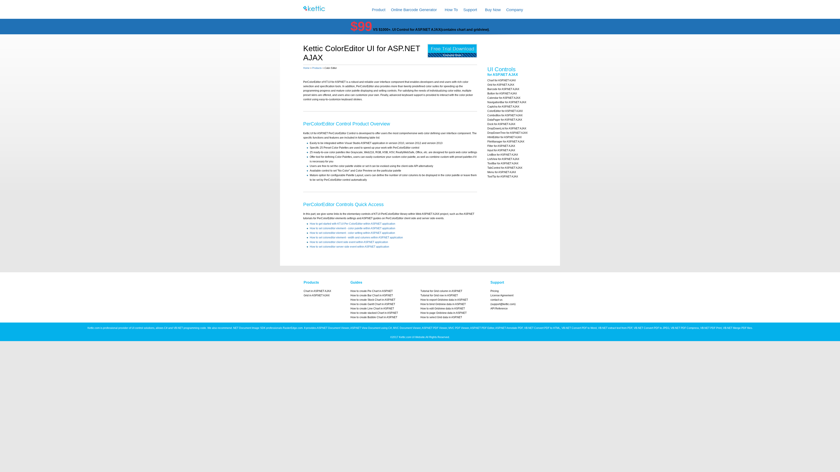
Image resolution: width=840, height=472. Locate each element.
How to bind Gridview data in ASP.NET (443, 304)
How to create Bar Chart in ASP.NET (371, 295)
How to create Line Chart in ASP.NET (372, 308)
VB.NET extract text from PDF (615, 328)
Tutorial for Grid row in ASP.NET (439, 295)
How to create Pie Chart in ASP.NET (371, 291)
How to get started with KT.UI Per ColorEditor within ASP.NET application (352, 223)
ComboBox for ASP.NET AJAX (505, 115)
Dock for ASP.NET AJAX (501, 124)
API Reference (499, 308)
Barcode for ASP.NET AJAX (503, 89)
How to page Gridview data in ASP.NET (443, 312)
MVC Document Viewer (407, 328)
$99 (361, 26)
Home (306, 68)
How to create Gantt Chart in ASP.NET (372, 304)
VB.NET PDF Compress (685, 328)
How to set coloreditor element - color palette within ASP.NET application (352, 228)
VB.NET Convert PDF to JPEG (651, 328)
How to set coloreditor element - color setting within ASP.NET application (352, 232)
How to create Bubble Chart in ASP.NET (373, 317)
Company (514, 10)
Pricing (494, 291)
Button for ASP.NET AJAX (502, 93)
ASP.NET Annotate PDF (509, 328)
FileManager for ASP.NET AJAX (505, 141)
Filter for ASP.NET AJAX (501, 146)
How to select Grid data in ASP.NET (441, 317)
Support (470, 10)
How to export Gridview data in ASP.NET (444, 299)
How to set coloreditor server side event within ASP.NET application (349, 246)
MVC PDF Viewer (458, 328)
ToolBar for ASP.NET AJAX (502, 163)
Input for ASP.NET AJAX (501, 150)
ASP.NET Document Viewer (333, 328)
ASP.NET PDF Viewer (434, 328)
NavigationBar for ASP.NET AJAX (506, 102)
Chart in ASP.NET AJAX (317, 291)
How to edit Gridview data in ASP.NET (442, 308)
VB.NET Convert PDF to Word (579, 328)
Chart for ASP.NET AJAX (501, 80)
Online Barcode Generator (414, 10)
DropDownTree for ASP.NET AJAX (507, 132)
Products (317, 68)
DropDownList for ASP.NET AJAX (506, 128)
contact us (496, 299)
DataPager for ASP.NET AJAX (504, 119)
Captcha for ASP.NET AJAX (503, 106)
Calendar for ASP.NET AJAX (503, 97)
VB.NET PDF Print (711, 328)
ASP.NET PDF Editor (482, 328)
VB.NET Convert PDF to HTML (542, 328)
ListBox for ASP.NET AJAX (502, 154)
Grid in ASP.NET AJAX (317, 295)
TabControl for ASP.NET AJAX (504, 167)
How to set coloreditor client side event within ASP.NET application (349, 242)
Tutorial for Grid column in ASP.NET (441, 291)
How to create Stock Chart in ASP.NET (372, 299)
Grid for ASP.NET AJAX (500, 84)
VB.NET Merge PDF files (737, 328)
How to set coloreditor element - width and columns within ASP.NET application (356, 237)
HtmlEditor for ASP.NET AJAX (504, 137)
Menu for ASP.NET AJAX (501, 172)
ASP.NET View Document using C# (371, 328)
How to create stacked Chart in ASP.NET (374, 312)
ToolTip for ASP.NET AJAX (502, 176)
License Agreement (501, 295)
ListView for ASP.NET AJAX (503, 159)
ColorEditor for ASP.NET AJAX (505, 111)
